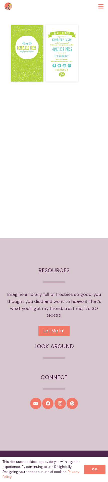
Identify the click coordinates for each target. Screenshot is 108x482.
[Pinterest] (72, 403)
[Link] (8, 6)
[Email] (35, 403)
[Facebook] (47, 403)
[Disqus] (54, 166)
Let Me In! (54, 331)
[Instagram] (60, 403)
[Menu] (101, 6)
